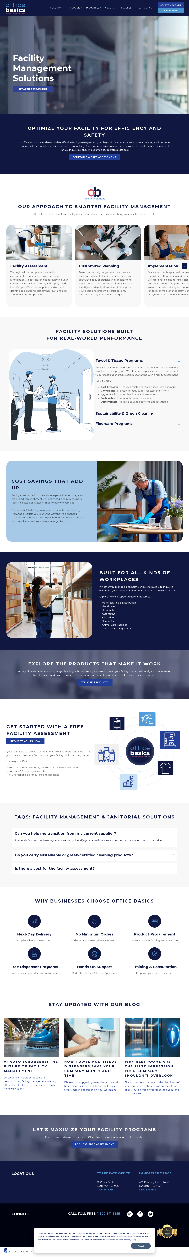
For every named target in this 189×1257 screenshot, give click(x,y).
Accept (141, 1246)
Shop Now (171, 10)
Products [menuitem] (74, 8)
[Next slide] (88, 600)
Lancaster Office (155, 1173)
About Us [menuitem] (110, 8)
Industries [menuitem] (92, 8)
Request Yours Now (25, 741)
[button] (186, 266)
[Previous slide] (11, 600)
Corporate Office (113, 1173)
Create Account (170, 5)
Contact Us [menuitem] (145, 8)
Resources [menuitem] (126, 8)
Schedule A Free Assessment (94, 157)
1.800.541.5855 (108, 1213)
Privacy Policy (130, 1239)
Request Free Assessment (94, 1144)
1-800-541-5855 (105, 1189)
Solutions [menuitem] (56, 8)
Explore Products (94, 682)
